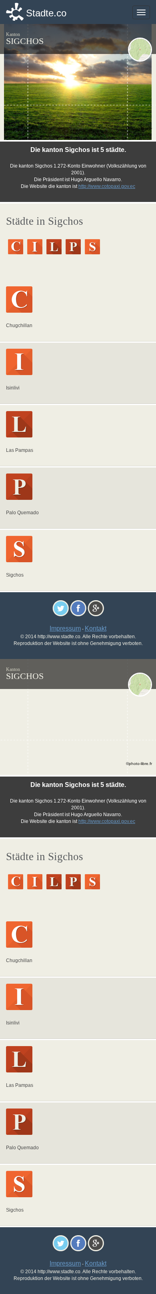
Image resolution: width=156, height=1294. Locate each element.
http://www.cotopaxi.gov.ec (106, 186)
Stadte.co (46, 13)
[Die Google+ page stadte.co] (96, 607)
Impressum (65, 628)
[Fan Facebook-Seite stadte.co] (78, 607)
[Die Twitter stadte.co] (60, 607)
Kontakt (95, 628)
